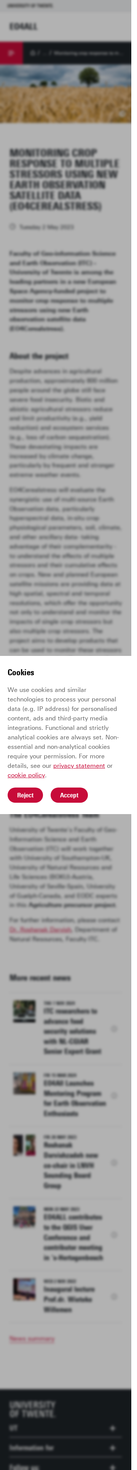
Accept (69, 795)
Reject (25, 795)
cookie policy (26, 775)
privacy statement (79, 765)
